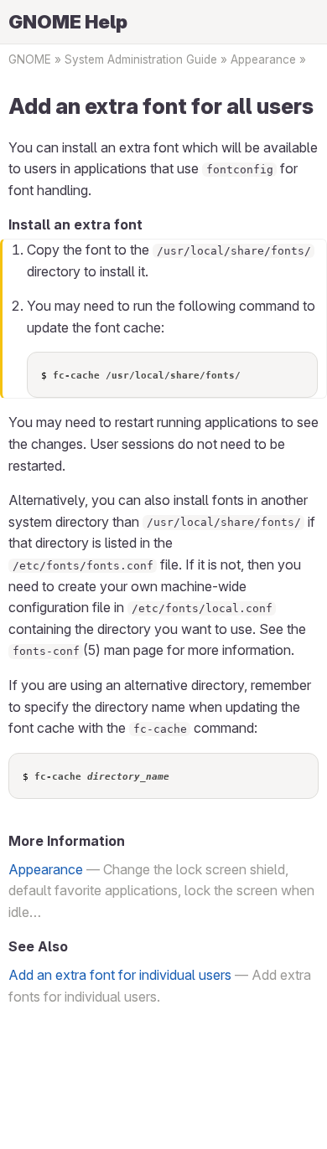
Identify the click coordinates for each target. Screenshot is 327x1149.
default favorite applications (93, 890)
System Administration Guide (141, 59)
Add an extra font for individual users (119, 974)
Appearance (263, 59)
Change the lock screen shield (194, 869)
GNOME (29, 59)
